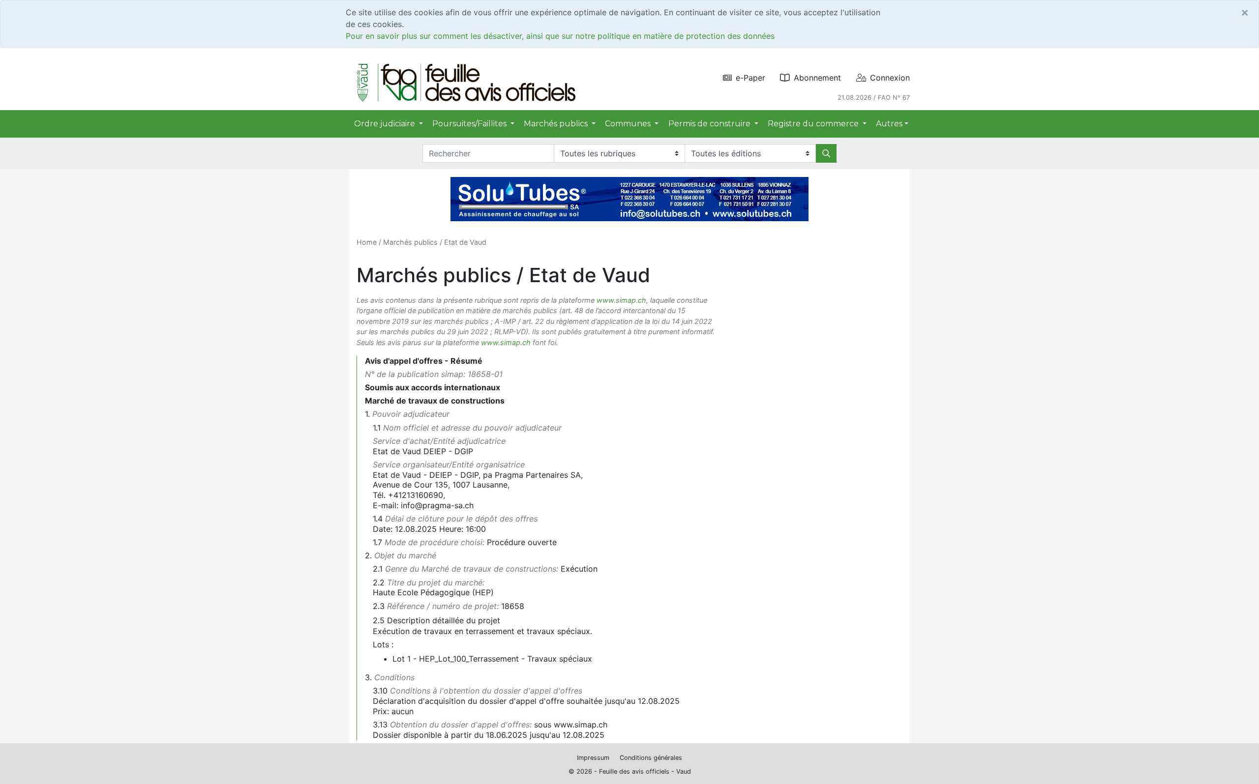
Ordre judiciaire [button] (385, 123)
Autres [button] (889, 123)
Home (367, 242)
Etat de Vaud (465, 242)
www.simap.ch (621, 300)
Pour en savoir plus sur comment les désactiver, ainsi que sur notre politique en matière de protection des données (560, 36)
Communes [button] (629, 123)
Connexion (890, 78)
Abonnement (817, 78)
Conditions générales (651, 757)
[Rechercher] (826, 153)
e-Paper (750, 78)
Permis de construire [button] (710, 123)
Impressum (593, 757)
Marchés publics (410, 242)
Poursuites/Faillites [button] (470, 123)
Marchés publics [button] (557, 123)
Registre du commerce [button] (814, 123)
